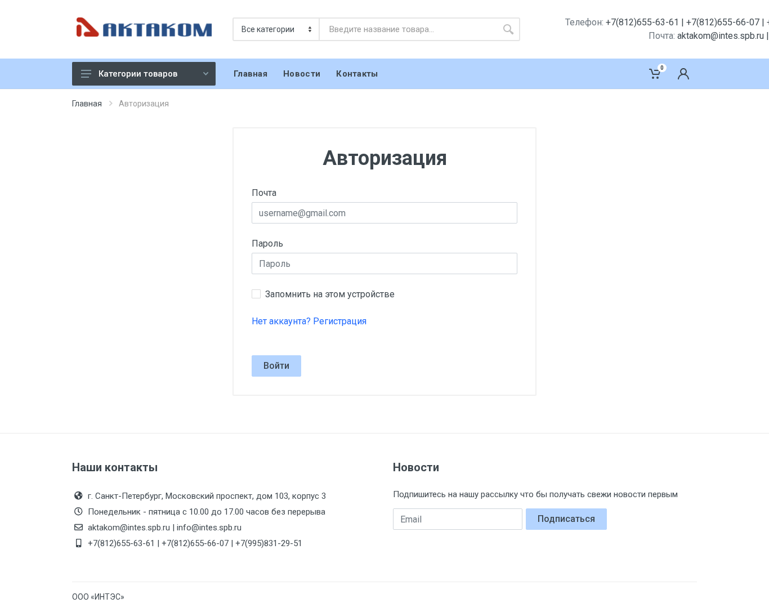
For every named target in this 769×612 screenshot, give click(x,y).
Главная (87, 103)
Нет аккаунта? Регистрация (309, 321)
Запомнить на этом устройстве (330, 294)
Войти (276, 365)
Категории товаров (138, 74)
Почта (264, 192)
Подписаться (566, 518)
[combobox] (408, 29)
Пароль (267, 243)
